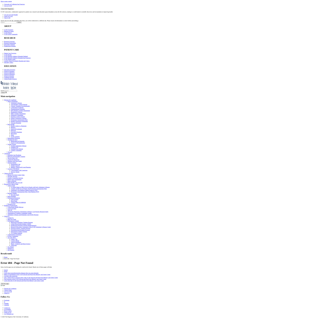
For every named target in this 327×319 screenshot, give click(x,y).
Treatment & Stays (12, 139)
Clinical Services (8, 173)
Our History (10, 247)
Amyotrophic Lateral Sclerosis (19, 104)
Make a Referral (11, 181)
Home (5, 257)
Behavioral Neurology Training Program (22, 222)
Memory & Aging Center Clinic (16, 175)
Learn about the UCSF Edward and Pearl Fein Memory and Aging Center (24, 280)
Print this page (5, 283)
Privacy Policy (8, 311)
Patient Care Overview (10, 53)
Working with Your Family (14, 161)
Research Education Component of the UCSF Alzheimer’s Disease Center (31, 227)
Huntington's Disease (16, 112)
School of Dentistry (9, 71)
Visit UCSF (7, 18)
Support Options (11, 162)
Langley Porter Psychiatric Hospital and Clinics (17, 61)
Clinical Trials (11, 185)
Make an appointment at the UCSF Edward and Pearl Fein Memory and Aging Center (27, 274)
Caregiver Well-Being (13, 169)
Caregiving (7, 153)
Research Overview (9, 41)
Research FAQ (11, 204)
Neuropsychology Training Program (20, 228)
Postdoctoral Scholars (10, 46)
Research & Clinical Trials (11, 184)
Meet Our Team (11, 219)
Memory (13, 127)
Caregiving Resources (13, 159)
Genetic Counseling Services (15, 178)
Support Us (10, 248)
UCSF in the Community (11, 34)
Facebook (6, 300)
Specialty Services (12, 176)
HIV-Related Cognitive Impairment (20, 110)
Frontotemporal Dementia (18, 109)
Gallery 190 (14, 239)
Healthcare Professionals (10, 205)
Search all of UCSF (39, 20)
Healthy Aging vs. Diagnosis (18, 126)
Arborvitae (14, 245)
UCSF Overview (8, 29)
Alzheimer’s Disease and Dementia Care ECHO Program (22, 214)
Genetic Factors (11, 144)
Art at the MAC (11, 237)
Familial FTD (14, 147)
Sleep (12, 135)
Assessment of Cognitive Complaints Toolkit (19, 213)
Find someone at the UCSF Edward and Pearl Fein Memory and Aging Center (25, 279)
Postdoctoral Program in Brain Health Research (23, 225)
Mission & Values (9, 31)
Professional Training (13, 221)
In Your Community (12, 236)
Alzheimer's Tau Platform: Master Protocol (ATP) (24, 190)
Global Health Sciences (10, 79)
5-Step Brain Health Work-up (15, 207)
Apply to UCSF (8, 16)
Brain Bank (14, 201)
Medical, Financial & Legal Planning (21, 167)
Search (2, 90)
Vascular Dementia (16, 123)
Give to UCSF (8, 6)
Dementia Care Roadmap (14, 155)
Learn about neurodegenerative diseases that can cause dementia (21, 273)
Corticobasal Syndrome (17, 107)
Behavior (13, 130)
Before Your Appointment (14, 179)
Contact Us (10, 218)
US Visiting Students (16, 233)
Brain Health (10, 124)
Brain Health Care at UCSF (14, 182)
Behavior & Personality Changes (16, 156)
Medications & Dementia (17, 141)
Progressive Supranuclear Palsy (19, 120)
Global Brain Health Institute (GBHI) (21, 224)
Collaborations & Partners (14, 234)
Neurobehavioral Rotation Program (20, 230)
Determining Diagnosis (13, 138)
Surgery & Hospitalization (18, 143)
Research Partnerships (10, 43)
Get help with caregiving (10, 276)
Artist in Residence (16, 242)
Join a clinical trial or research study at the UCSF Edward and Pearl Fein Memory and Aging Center (31, 277)
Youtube (6, 303)
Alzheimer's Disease (16, 103)
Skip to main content (6, 1)
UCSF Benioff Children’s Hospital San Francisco (17, 58)
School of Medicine (9, 72)
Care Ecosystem (11, 208)
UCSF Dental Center (9, 59)
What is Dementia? (12, 101)
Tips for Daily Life (12, 158)
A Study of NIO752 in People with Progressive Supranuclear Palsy (29, 188)
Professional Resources (13, 198)
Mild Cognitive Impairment (18, 113)
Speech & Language (16, 129)
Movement (14, 133)
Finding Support (15, 165)
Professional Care (15, 164)
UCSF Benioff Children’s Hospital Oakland (16, 56)
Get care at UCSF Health (11, 14)
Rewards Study (15, 195)
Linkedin (6, 305)
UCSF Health (7, 55)
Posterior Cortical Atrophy (18, 116)
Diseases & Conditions (10, 100)
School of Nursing (9, 76)
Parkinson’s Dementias (17, 115)
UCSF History (8, 33)
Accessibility (7, 309)
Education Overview (9, 69)
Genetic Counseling (16, 150)
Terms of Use (7, 312)
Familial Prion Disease (17, 149)
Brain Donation (11, 196)
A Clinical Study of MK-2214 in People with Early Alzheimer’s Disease (30, 187)
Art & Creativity (15, 136)
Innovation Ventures (9, 44)
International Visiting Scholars (19, 231)
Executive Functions (16, 132)
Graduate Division (9, 77)
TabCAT (9, 210)
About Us (6, 216)
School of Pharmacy (9, 74)
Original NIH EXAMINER (18, 202)
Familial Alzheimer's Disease (18, 146)
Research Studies (12, 193)
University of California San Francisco (14, 4)
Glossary (9, 152)
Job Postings (10, 250)
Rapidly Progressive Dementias (19, 121)
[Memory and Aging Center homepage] (9, 89)
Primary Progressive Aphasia (18, 118)
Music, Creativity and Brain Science (20, 244)
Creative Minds (15, 241)
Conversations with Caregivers (19, 170)
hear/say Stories (15, 172)
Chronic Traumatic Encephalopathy (20, 106)
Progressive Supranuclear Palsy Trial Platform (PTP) (25, 192)
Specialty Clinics (8, 62)
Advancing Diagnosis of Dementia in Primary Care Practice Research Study (27, 211)
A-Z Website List (8, 314)
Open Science (14, 199)
